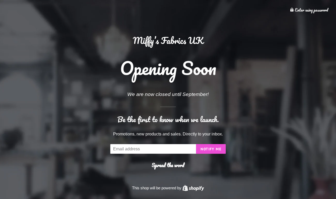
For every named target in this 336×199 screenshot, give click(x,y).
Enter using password (311, 10)
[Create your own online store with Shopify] (193, 188)
